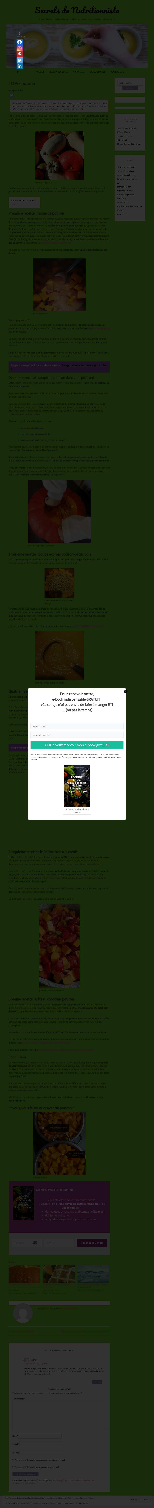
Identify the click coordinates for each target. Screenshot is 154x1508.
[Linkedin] (20, 66)
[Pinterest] (20, 54)
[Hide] (18, 72)
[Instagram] (20, 48)
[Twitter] (20, 60)
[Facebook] (20, 42)
